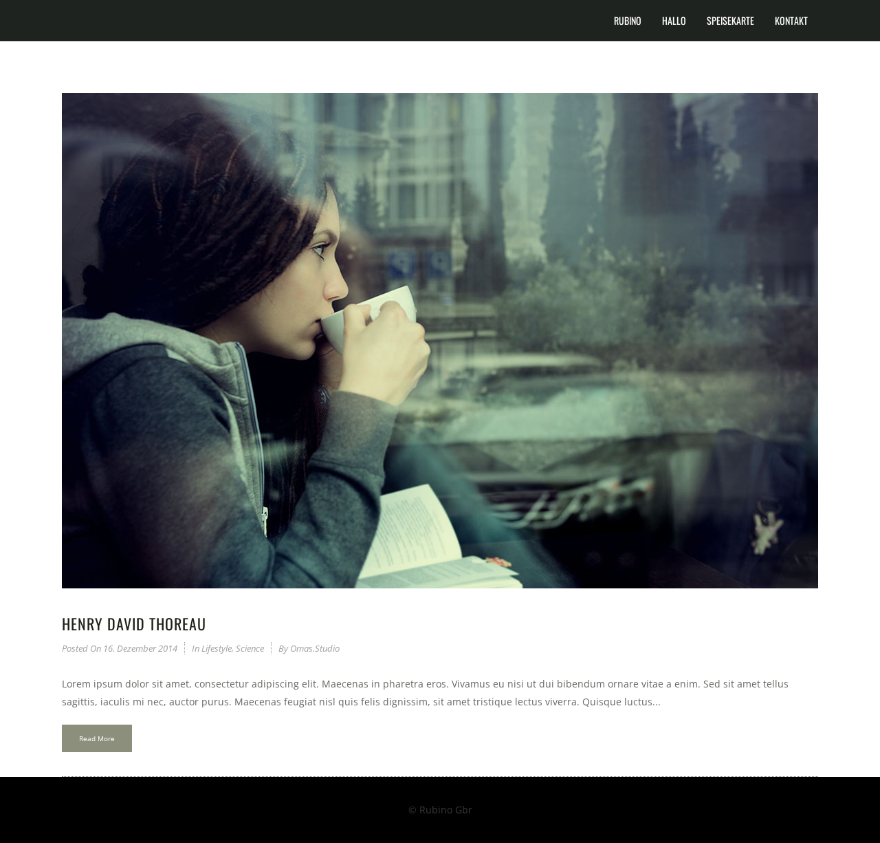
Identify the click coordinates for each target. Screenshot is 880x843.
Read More (97, 738)
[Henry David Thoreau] (440, 340)
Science (250, 648)
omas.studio (315, 648)
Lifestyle (216, 648)
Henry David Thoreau (134, 623)
